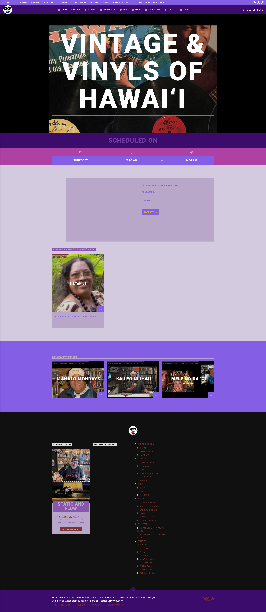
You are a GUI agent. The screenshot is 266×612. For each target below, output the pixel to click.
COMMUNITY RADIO (148, 520)
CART (142, 491)
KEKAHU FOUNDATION (150, 506)
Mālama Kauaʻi (146, 563)
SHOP (125, 9)
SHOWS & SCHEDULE (70, 9)
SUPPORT (92, 9)
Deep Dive (144, 556)
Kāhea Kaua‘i (92, 316)
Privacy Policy (114, 605)
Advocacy (50, 2)
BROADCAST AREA (148, 517)
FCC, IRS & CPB (63, 605)
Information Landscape (86, 2)
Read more (150, 211)
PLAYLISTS (144, 455)
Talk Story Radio (147, 573)
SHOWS (143, 448)
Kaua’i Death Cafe (147, 559)
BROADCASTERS (60, 257)
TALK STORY (154, 9)
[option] (77, 291)
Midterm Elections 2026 (152, 2)
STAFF (142, 513)
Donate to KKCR (147, 463)
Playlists (146, 200)
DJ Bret (62, 517)
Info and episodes (71, 529)
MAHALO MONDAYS (78, 378)
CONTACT (172, 9)
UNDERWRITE (109, 9)
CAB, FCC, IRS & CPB (149, 510)
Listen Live (254, 9)
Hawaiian (83, 364)
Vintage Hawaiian (166, 185)
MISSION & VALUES (148, 503)
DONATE (8, 2)
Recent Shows (146, 549)
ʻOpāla (64, 2)
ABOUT (138, 9)
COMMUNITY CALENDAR (28, 2)
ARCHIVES (188, 9)
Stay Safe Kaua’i (147, 569)
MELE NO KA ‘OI (188, 378)
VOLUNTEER (145, 477)
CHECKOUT (145, 495)
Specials (143, 552)
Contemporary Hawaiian (65, 364)
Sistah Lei (151, 192)
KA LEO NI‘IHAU (133, 378)
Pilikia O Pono (146, 566)
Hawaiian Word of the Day (118, 2)
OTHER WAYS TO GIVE (149, 473)
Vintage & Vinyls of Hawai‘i (68, 316)
